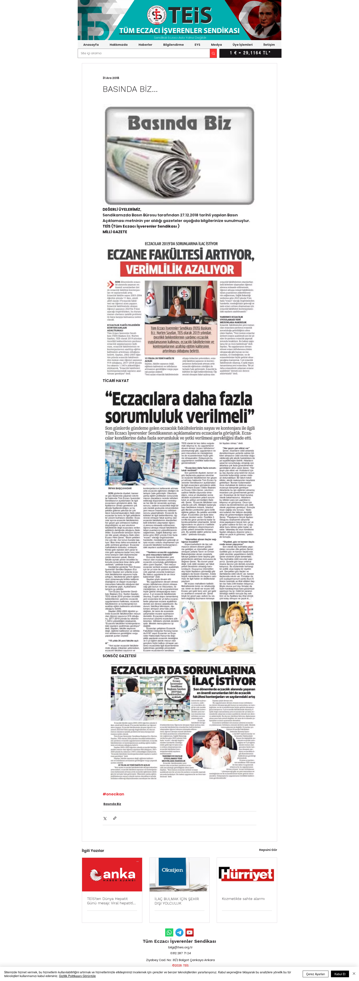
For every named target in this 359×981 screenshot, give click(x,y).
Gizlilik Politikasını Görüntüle (77, 976)
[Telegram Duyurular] (179, 932)
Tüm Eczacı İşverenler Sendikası (179, 941)
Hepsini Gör (268, 850)
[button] (118, 45)
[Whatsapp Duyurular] (169, 932)
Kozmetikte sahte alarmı (243, 898)
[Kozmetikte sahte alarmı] (247, 874)
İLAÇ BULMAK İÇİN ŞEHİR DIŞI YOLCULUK (177, 901)
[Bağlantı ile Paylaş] (115, 818)
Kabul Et (339, 974)
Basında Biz (112, 804)
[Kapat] (354, 974)
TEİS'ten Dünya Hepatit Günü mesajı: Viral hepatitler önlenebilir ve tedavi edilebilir (112, 900)
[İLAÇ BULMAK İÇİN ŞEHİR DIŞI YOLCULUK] (180, 874)
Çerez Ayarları (315, 974)
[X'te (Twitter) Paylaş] (105, 818)
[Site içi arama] (213, 53)
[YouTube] (190, 932)
